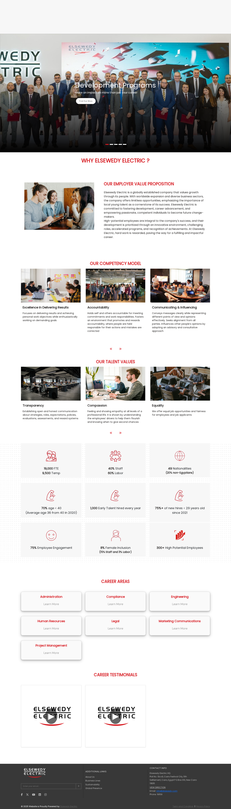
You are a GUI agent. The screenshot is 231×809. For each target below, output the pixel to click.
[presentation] (111, 349)
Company (70, 15)
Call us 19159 (27, 3)
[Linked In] (67, 3)
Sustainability (117, 15)
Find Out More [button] (86, 101)
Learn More (51, 604)
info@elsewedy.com (50, 3)
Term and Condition (183, 806)
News (196, 3)
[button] (107, 144)
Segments (168, 15)
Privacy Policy (203, 806)
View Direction (158, 787)
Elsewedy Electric (68, 806)
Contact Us (188, 15)
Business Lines (92, 15)
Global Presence (144, 15)
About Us (90, 776)
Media (205, 3)
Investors (186, 3)
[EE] (36, 15)
